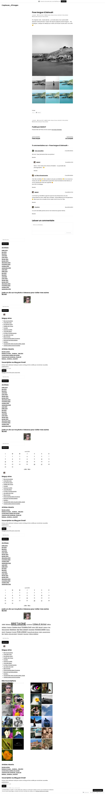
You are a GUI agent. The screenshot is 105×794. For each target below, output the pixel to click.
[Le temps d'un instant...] (7, 710)
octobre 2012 (5, 287)
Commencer (64, 1)
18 (27, 461)
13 (41, 459)
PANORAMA (31, 629)
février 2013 (5, 280)
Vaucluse (25, 634)
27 (41, 464)
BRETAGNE (48, 15)
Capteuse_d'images (10, 5)
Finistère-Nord (16, 627)
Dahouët (40, 16)
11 (27, 459)
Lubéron (45, 627)
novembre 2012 (6, 285)
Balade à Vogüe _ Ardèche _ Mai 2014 (12, 353)
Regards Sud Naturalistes (11, 340)
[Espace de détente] (18, 721)
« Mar (25, 469)
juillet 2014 (5, 250)
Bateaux (8, 624)
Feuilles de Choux (8, 326)
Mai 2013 (4, 275)
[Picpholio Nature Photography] (18, 688)
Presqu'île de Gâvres (33, 632)
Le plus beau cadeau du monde (11, 355)
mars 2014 (5, 257)
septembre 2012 (6, 289)
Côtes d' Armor (53, 15)
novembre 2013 (6, 264)
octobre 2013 (5, 266)
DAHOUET (60, 15)
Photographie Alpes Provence (12, 338)
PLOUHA (14, 632)
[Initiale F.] (7, 732)
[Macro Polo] (7, 744)
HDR (36, 627)
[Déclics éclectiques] (36, 699)
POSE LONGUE (65, 15)
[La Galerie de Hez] (18, 744)
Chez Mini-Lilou (8, 322)
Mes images (7, 336)
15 (5, 461)
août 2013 (4, 270)
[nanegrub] (7, 755)
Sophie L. (6, 342)
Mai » (29, 469)
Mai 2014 (4, 254)
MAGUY (34, 15)
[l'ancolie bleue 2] (47, 699)
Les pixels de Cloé (8, 335)
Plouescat (9, 632)
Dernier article (6, 351)
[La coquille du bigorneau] (47, 732)
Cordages (29, 624)
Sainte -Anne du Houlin (10, 634)
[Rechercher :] (13, 240)
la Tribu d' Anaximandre (10, 333)
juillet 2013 (4, 271)
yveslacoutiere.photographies (12, 345)
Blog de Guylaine (8, 321)
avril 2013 (4, 277)
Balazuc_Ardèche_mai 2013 (10, 359)
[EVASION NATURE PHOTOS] (36, 688)
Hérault (40, 627)
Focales (6, 328)
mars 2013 (4, 278)
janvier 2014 (5, 261)
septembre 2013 (6, 268)
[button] (52, 55)
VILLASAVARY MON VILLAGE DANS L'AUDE (14, 344)
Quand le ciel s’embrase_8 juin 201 (11, 357)
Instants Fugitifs (8, 329)
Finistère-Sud (26, 627)
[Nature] (47, 710)
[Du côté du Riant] (47, 721)
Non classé (24, 630)
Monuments (5, 630)
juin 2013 (4, 273)
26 (34, 464)
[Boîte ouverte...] (18, 732)
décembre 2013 (6, 262)
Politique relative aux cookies (41, 791)
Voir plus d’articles (57, 129)
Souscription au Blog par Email (14, 362)
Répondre (34, 157)
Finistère (9, 627)
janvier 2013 (5, 282)
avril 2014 (4, 255)
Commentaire (68, 232)
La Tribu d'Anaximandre (41, 175)
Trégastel (20, 634)
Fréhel (33, 627)
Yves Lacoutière (39, 151)
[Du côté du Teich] (47, 688)
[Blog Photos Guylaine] (36, 710)
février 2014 (5, 259)
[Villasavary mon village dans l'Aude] (36, 744)
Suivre (4, 370)
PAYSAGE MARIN (40, 630)
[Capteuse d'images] (7, 688)
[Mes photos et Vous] (36, 732)
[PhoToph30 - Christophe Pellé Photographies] (7, 721)
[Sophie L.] (18, 699)
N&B (18, 630)
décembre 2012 (6, 284)
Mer (49, 627)
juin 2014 (4, 252)
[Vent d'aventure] (36, 721)
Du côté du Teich (8, 324)
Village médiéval (33, 634)
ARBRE (3, 624)
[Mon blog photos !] (18, 710)
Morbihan (13, 630)
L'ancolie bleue (8, 331)
